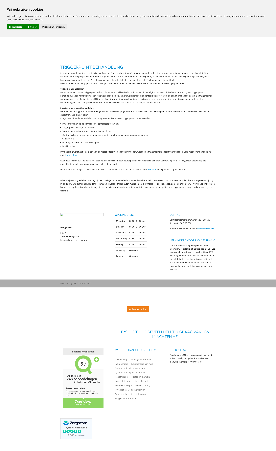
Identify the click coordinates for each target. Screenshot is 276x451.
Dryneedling (121, 360)
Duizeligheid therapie (140, 360)
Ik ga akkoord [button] (15, 27)
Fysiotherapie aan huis (142, 364)
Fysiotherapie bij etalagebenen (130, 368)
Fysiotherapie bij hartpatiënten (130, 373)
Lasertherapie (142, 381)
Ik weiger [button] (32, 27)
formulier (152, 169)
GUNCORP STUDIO (82, 283)
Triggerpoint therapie (125, 398)
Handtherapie (121, 377)
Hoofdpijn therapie (141, 377)
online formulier (138, 309)
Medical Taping (142, 385)
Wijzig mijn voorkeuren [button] (53, 27)
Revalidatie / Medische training (130, 390)
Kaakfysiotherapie (123, 381)
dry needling (71, 155)
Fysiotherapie (121, 364)
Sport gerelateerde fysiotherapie (130, 394)
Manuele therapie (123, 385)
